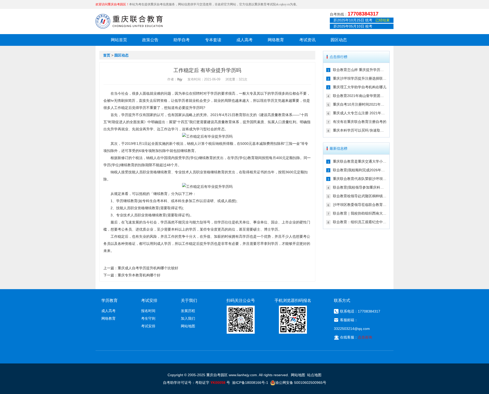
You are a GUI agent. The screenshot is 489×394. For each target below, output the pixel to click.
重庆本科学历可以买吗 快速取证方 (360, 130)
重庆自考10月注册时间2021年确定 (360, 104)
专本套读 (213, 40)
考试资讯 (307, 40)
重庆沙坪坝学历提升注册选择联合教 (360, 78)
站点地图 (314, 375)
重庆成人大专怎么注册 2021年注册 (360, 113)
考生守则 (148, 318)
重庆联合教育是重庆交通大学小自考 (360, 161)
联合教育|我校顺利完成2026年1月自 (360, 170)
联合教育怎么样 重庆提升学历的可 (360, 70)
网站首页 (119, 40)
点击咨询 (365, 337)
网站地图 (188, 326)
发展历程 (188, 311)
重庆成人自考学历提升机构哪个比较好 (148, 268)
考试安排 (148, 326)
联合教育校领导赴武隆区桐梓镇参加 (360, 196)
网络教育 (276, 40)
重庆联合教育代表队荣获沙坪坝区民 (360, 179)
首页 (106, 55)
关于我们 (189, 300)
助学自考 (181, 40)
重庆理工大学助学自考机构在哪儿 (359, 87)
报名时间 (148, 311)
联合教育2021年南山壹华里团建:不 (360, 96)
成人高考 (244, 40)
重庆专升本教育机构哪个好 (139, 275)
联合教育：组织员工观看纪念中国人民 (360, 222)
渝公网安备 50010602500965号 (300, 383)
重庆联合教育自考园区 (129, 21)
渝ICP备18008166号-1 (250, 383)
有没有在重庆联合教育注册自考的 (359, 122)
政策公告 (150, 40)
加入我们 (188, 318)
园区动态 (339, 40)
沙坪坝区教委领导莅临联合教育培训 (360, 205)
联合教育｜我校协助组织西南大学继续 (360, 213)
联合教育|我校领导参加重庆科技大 (360, 187)
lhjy (179, 79)
